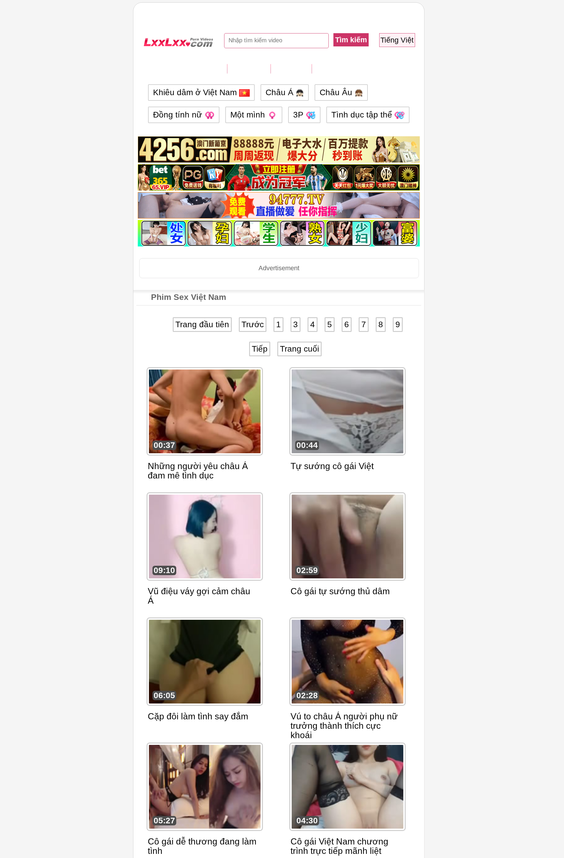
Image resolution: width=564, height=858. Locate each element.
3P (299, 114)
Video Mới (291, 68)
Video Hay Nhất (342, 68)
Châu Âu (337, 92)
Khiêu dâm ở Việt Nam (196, 92)
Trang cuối (299, 348)
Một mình (248, 114)
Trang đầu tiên (202, 324)
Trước (252, 324)
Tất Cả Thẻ (248, 68)
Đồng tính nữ (178, 114)
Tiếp (260, 348)
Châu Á (281, 92)
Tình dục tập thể (363, 114)
